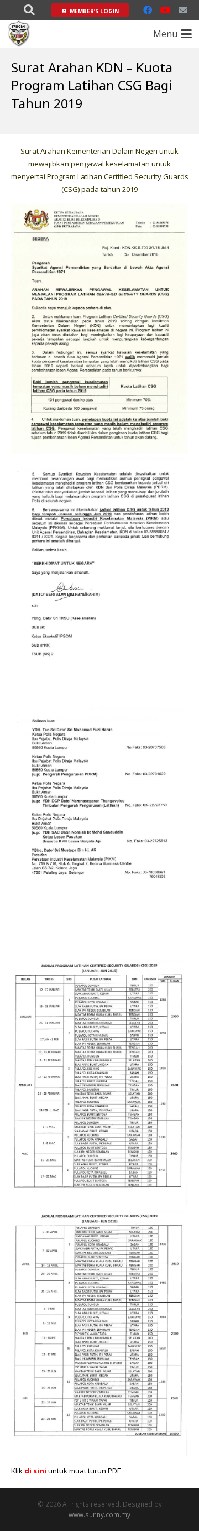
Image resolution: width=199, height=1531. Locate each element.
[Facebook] (147, 10)
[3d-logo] (19, 34)
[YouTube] (165, 10)
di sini (35, 1471)
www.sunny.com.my (99, 1514)
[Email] (183, 10)
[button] (29, 10)
